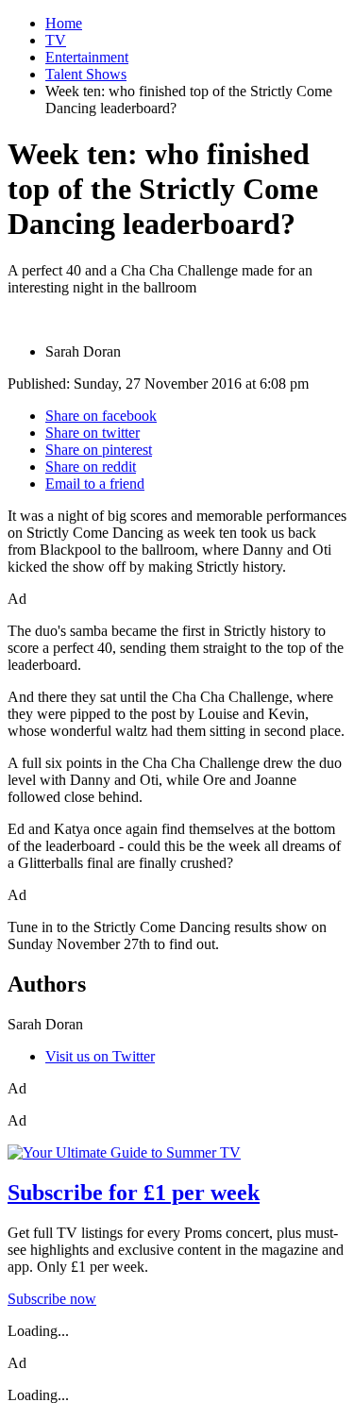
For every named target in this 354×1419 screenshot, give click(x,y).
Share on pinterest (98, 450)
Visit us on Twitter (100, 1056)
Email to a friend (94, 484)
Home (63, 23)
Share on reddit (90, 467)
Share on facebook (101, 416)
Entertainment (86, 57)
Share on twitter (92, 433)
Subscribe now (52, 1299)
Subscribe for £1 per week (134, 1192)
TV (55, 40)
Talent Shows (85, 74)
